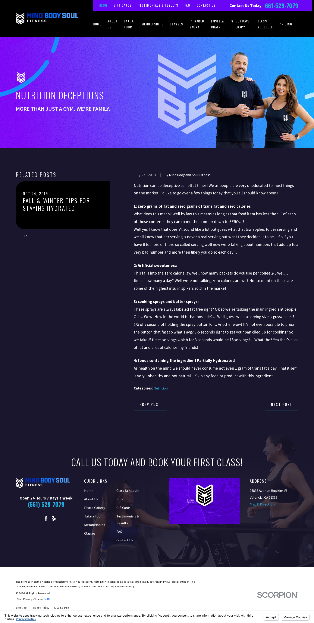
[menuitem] (21, 608)
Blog (103, 5)
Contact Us (206, 5)
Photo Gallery (94, 507)
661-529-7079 (281, 6)
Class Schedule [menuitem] (265, 24)
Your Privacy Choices (30, 599)
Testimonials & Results (158, 5)
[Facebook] (46, 518)
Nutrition (161, 388)
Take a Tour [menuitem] (129, 24)
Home (88, 490)
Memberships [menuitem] (153, 24)
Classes (89, 533)
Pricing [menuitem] (285, 24)
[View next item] (35, 236)
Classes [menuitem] (176, 24)
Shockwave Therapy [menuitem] (240, 24)
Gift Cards (123, 5)
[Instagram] (38, 518)
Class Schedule (127, 490)
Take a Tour (93, 516)
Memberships (94, 525)
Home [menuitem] (97, 24)
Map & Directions (263, 504)
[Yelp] (53, 518)
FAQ (187, 5)
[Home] (47, 19)
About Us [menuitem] (112, 24)
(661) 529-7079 (46, 504)
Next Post (281, 404)
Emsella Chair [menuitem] (217, 24)
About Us (91, 499)
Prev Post (150, 404)
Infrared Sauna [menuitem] (196, 24)
